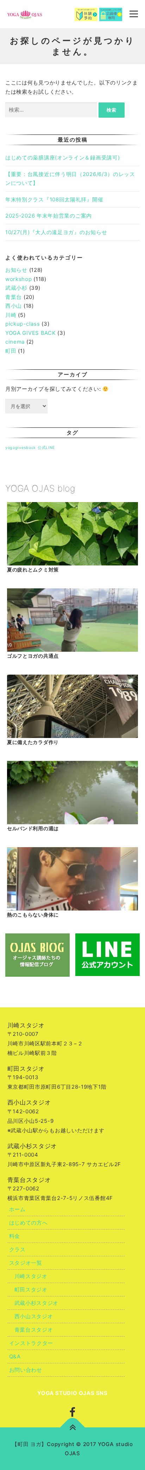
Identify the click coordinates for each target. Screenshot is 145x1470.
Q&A (15, 1356)
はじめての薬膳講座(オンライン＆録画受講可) (62, 157)
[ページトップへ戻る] (72, 1427)
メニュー (133, 14)
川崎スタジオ (31, 1276)
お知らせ (16, 270)
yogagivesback (20, 447)
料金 (14, 1236)
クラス (17, 1249)
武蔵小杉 (16, 287)
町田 (10, 351)
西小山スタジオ (33, 1316)
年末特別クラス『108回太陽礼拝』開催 (54, 199)
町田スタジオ (31, 1289)
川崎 (10, 315)
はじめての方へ (28, 1222)
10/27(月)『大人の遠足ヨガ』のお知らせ (56, 232)
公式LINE (46, 447)
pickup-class (22, 323)
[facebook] (72, 1412)
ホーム (17, 1209)
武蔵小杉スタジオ (36, 1303)
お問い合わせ (25, 1369)
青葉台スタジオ (33, 1329)
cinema (15, 341)
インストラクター (31, 1343)
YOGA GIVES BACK (30, 333)
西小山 (13, 305)
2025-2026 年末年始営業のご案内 (48, 215)
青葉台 (13, 297)
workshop (18, 279)
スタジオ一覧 (25, 1262)
